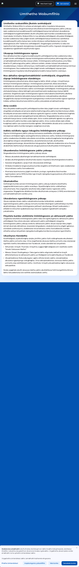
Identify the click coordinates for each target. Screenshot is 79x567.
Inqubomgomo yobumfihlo (34, 563)
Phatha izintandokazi (10, 563)
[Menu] (75, 4)
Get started (64, 4)
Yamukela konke (69, 563)
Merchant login (46, 4)
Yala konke (54, 563)
